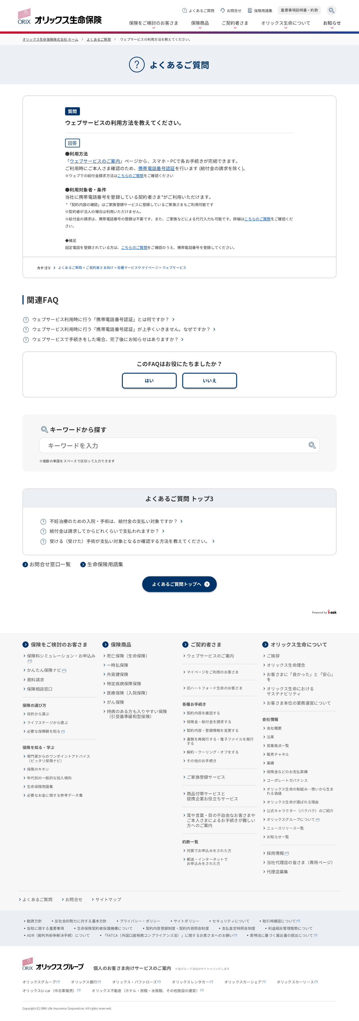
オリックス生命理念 (286, 665)
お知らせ (332, 23)
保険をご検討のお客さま (153, 23)
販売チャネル (278, 754)
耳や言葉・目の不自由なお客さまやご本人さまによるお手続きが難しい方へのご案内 (221, 820)
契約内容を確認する (203, 713)
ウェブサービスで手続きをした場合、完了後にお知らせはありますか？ (105, 339)
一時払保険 (117, 665)
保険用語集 (263, 10)
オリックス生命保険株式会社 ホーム (50, 39)
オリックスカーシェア (243, 982)
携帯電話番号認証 (156, 168)
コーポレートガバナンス (287, 780)
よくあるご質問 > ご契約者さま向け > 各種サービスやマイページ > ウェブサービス (122, 267)
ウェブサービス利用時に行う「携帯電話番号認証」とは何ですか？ (101, 319)
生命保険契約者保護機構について (105, 928)
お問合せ (234, 10)
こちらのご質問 (130, 175)
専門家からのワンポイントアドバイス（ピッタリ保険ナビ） (58, 758)
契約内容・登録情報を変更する (213, 730)
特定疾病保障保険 (124, 683)
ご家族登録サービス (206, 777)
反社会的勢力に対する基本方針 (81, 921)
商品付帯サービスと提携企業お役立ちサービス (212, 796)
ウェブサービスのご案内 (95, 160)
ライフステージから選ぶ (47, 722)
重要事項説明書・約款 (299, 10)
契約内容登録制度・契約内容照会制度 (177, 928)
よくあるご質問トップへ (176, 584)
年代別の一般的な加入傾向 (49, 778)
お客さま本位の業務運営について (299, 702)
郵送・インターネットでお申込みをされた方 (207, 861)
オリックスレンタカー (190, 982)
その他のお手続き (202, 761)
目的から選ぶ (38, 714)
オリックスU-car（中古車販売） (49, 990)
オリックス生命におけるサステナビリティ (290, 691)
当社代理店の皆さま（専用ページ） (301, 862)
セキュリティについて (231, 921)
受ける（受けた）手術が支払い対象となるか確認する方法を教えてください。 (130, 541)
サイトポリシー (187, 921)
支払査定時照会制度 (238, 928)
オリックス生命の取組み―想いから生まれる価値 (300, 791)
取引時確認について (279, 921)
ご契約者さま (235, 23)
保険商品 (200, 23)
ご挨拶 (273, 655)
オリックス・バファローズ (134, 982)
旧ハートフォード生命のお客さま (215, 688)
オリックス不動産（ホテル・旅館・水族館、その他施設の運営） (146, 990)
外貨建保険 (117, 674)
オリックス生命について (285, 23)
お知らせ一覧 (278, 837)
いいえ (210, 380)
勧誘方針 (34, 921)
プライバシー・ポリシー (140, 921)
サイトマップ (108, 899)
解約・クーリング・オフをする (213, 752)
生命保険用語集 (105, 564)
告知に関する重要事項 (45, 928)
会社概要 (274, 728)
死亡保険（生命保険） (128, 655)
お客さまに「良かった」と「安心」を (301, 677)
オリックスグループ (39, 982)
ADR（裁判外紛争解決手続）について (58, 935)
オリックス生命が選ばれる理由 (293, 802)
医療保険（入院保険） (128, 692)
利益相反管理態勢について (290, 928)
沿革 (270, 737)
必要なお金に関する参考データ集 (55, 795)
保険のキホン (38, 769)
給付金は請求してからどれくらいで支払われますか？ (105, 530)
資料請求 (35, 679)
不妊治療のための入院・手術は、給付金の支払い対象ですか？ (114, 521)
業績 (270, 763)
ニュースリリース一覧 (285, 828)
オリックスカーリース (295, 982)
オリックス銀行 (84, 982)
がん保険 (115, 702)
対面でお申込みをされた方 (209, 850)
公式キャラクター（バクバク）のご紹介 (300, 810)
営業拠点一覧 (278, 745)
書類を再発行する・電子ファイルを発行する (220, 741)
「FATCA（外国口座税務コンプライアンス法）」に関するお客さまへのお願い (168, 935)
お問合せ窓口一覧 (50, 564)
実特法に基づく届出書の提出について (281, 935)
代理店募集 (277, 871)
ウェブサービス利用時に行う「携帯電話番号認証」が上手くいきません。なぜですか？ (121, 329)
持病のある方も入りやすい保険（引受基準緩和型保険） (137, 714)
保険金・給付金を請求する (209, 722)
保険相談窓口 (40, 688)
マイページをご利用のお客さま (213, 672)
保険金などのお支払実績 (287, 771)
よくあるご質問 (201, 10)
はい (149, 380)
